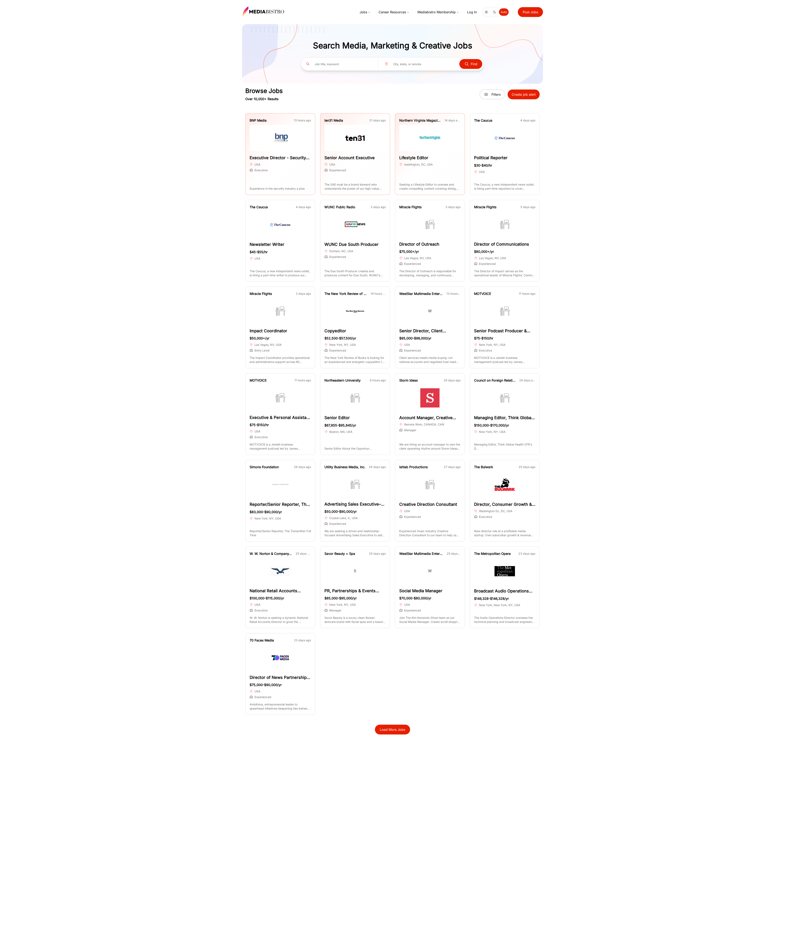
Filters (496, 94)
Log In (472, 12)
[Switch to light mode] (486, 12)
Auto (504, 12)
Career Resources (392, 12)
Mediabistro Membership (436, 12)
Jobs (363, 12)
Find (474, 64)
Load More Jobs (392, 730)
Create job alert (524, 94)
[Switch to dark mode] (494, 12)
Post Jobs (530, 12)
